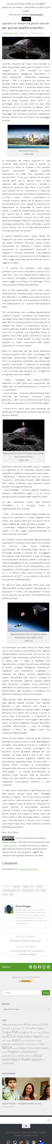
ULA (43, 1060)
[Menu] (48, 1120)
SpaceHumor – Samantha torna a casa (21, 1103)
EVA (20, 1032)
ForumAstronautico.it (28, 869)
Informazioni (36, 14)
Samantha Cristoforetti (16, 1055)
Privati (4, 1052)
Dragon (6, 1032)
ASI (32, 886)
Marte (42, 1044)
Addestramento (9, 1024)
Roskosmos (30, 1052)
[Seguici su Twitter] (35, 967)
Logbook (6, 1044)
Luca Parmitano (18, 1044)
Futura (45, 1032)
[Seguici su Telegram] (30, 967)
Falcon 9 (27, 1032)
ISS (37, 890)
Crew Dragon (16, 1028)
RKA (20, 1052)
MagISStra (34, 1044)
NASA (43, 890)
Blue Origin (32, 1025)
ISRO (4, 1036)
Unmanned (8, 1063)
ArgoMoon (16, 886)
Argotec (25, 886)
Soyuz (6, 1059)
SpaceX (36, 1059)
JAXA (15, 1040)
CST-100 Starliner (29, 1028)
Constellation (6, 1028)
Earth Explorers (28, 890)
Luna (27, 1044)
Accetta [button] (26, 19)
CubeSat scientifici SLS (11, 890)
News (15, 1048)
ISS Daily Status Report (27, 1036)
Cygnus (40, 1028)
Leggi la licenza (10, 845)
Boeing (39, 1025)
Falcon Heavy (37, 1033)
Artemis (20, 1025)
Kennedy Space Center (31, 1040)
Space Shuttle (21, 1059)
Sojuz (38, 1055)
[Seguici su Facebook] (39, 967)
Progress (13, 1052)
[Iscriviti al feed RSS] (48, 967)
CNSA (45, 1024)
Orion (5, 894)
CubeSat (39, 886)
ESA (15, 1031)
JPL (20, 1040)
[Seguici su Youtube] (43, 967)
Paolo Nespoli (41, 1048)
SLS (11, 894)
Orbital (22, 1048)
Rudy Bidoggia (11, 33)
